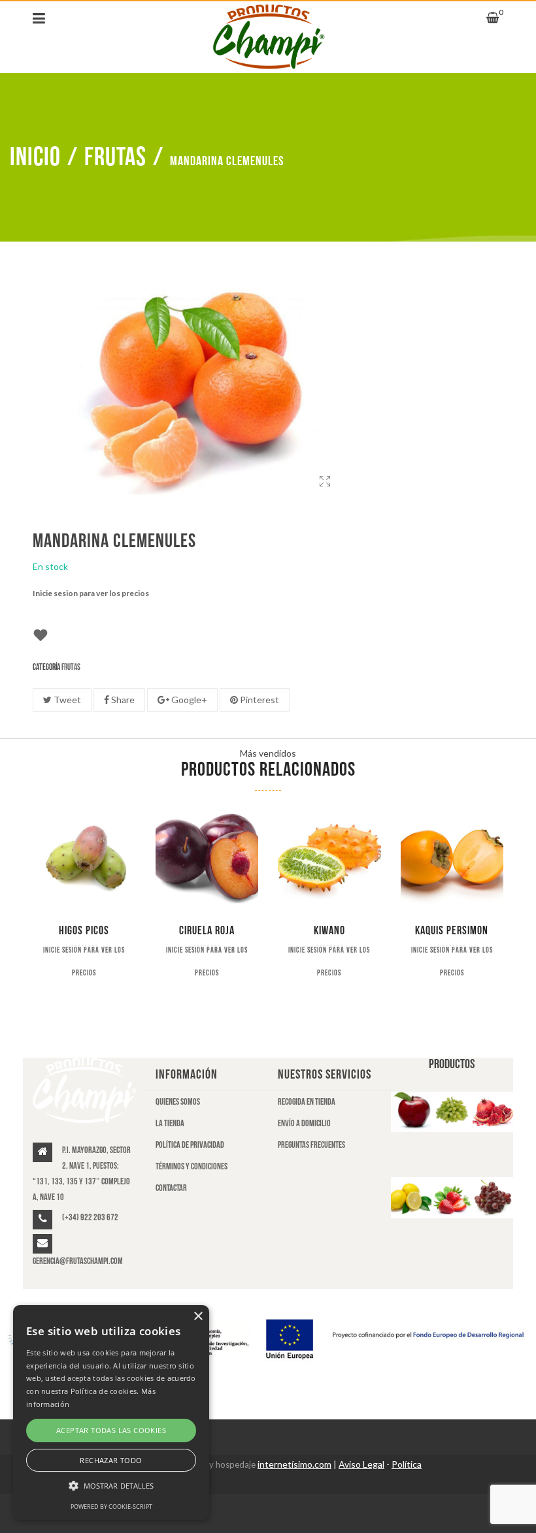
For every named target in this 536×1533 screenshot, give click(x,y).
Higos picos (84, 931)
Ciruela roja (207, 931)
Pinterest (258, 699)
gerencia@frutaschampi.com (78, 1261)
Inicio (35, 157)
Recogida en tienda (306, 1101)
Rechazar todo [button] (111, 1460)
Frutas (115, 157)
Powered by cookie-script (111, 1506)
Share (122, 699)
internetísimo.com (294, 1464)
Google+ (188, 699)
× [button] (198, 1316)
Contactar (171, 1187)
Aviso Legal (361, 1464)
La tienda (170, 1123)
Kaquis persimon (451, 931)
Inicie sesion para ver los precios (91, 593)
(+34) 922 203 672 (90, 1217)
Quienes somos (178, 1101)
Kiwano (329, 931)
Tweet (66, 699)
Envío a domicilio (304, 1123)
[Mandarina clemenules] (325, 494)
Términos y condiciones (191, 1166)
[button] (111, 1486)
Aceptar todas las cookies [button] (111, 1430)
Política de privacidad (190, 1144)
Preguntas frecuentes (311, 1144)
